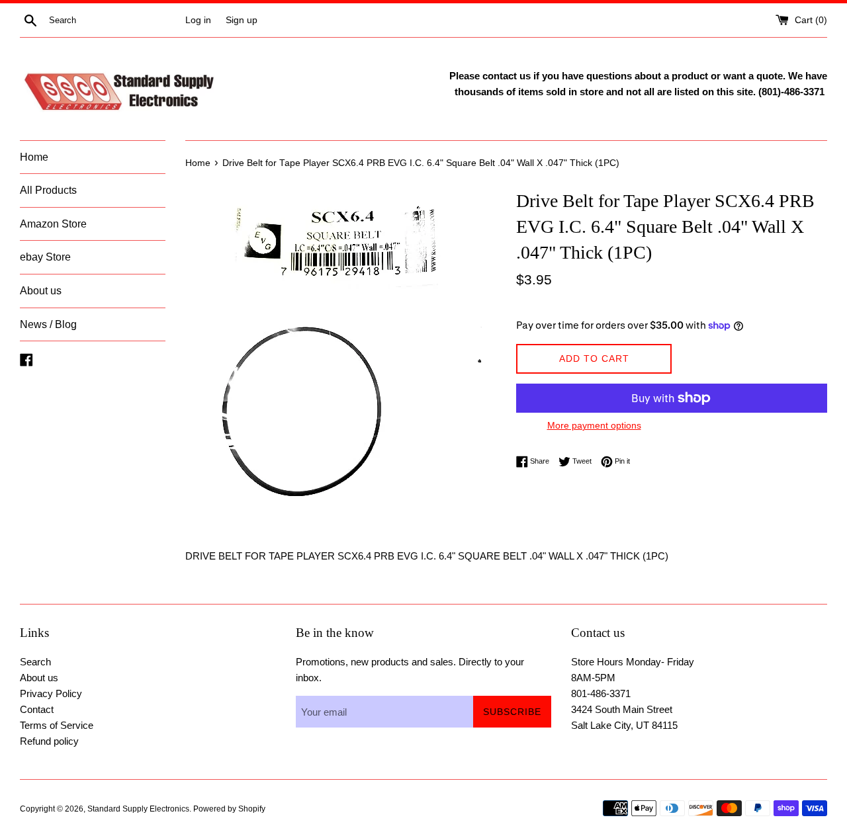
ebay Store (45, 257)
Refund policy (49, 741)
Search (35, 661)
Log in (198, 20)
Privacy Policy (51, 693)
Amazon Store (53, 224)
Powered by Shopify (229, 809)
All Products (48, 190)
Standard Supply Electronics (138, 809)
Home (34, 157)
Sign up (241, 20)
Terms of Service (56, 725)
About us (41, 290)
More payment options (594, 425)
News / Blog (48, 324)
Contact (37, 709)
